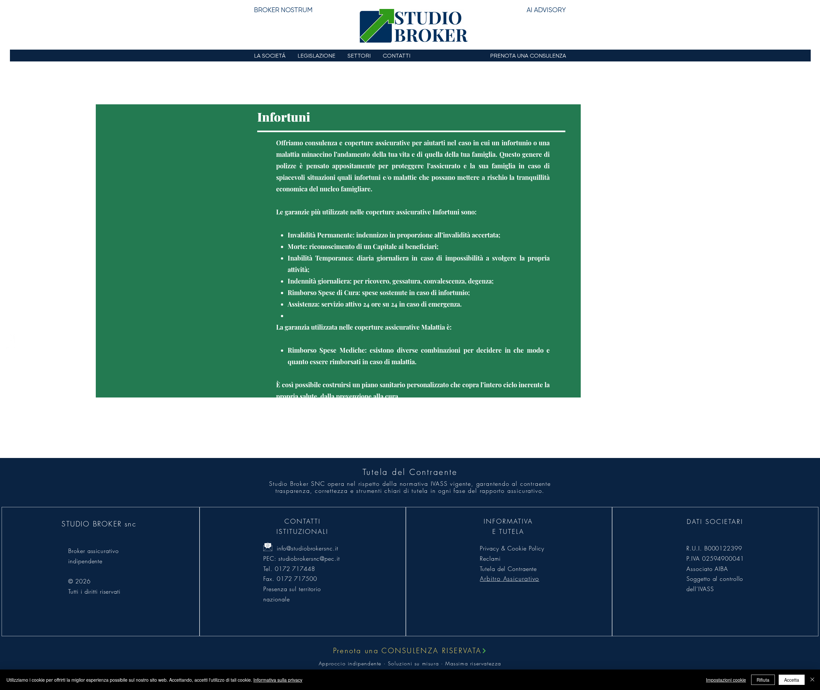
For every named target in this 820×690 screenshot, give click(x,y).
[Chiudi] (812, 680)
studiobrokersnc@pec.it (309, 558)
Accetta (791, 680)
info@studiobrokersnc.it (307, 548)
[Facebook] (10, 338)
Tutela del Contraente (508, 569)
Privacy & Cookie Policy (512, 548)
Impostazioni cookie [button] (726, 680)
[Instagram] (10, 351)
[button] (271, 55)
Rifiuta (763, 680)
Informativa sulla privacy (277, 680)
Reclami (490, 558)
